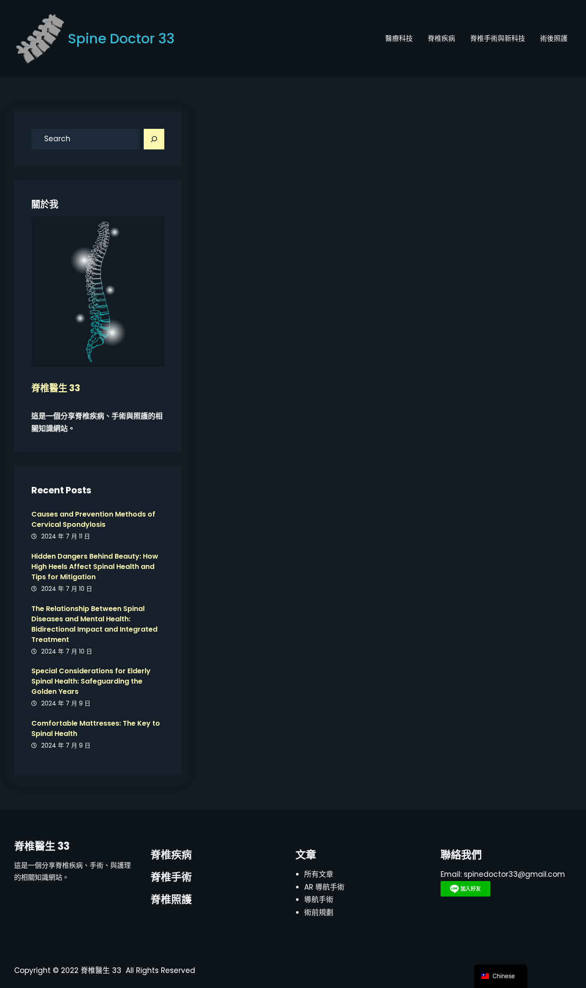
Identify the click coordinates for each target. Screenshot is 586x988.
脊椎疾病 (171, 855)
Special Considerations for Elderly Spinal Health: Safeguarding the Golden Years (91, 681)
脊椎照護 (171, 899)
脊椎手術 (171, 877)
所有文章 (318, 874)
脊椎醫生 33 (41, 846)
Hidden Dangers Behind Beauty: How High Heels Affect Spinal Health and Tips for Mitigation (94, 566)
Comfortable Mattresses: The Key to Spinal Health (95, 728)
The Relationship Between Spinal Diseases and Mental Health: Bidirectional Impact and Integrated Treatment (94, 624)
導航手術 (318, 899)
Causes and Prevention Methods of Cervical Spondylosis (93, 519)
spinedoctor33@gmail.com (514, 874)
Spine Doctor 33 (121, 38)
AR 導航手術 (324, 887)
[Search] (154, 139)
